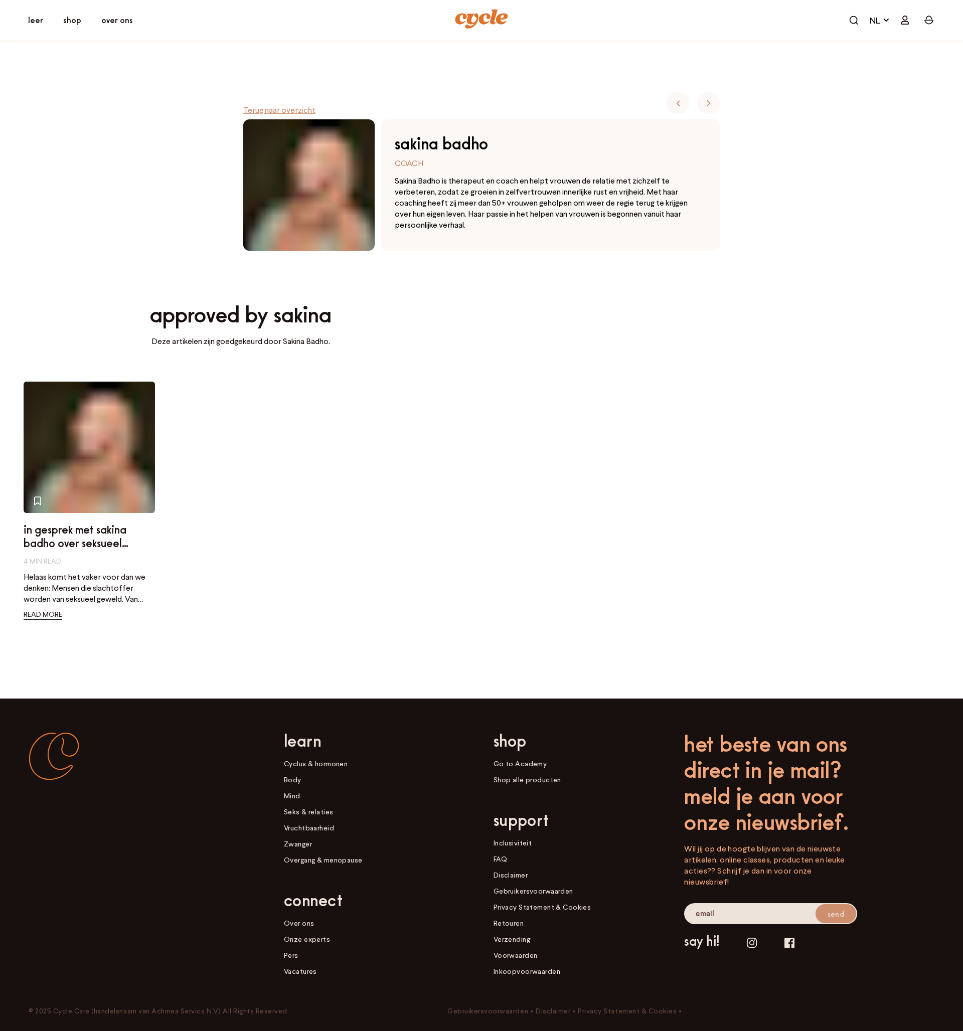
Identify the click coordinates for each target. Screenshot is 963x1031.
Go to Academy (520, 763)
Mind (292, 795)
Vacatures (300, 971)
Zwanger (298, 843)
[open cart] (854, 20)
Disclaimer (511, 875)
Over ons (299, 923)
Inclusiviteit (513, 842)
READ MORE (43, 614)
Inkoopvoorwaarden (527, 971)
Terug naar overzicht (279, 109)
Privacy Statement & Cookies (542, 907)
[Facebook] (789, 942)
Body (292, 779)
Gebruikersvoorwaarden (533, 891)
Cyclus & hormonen (316, 763)
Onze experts (307, 939)
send (836, 914)
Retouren (509, 923)
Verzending (512, 939)
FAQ (500, 858)
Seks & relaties (308, 811)
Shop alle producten (527, 779)
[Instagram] (752, 942)
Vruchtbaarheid (309, 827)
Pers (291, 955)
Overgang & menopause (323, 859)
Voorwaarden (516, 955)
